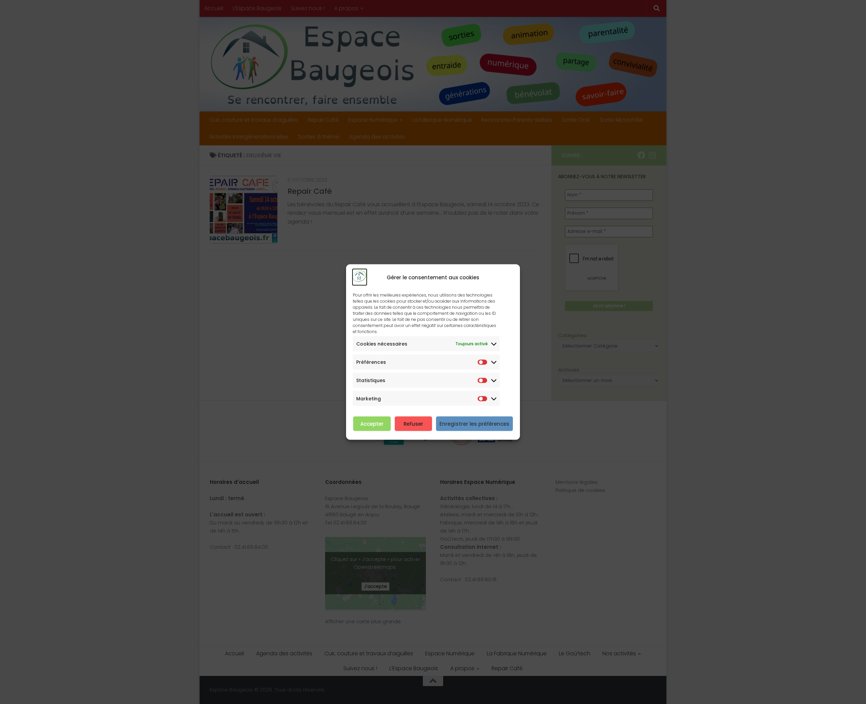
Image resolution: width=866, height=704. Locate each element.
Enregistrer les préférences (474, 423)
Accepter (372, 423)
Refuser (413, 423)
